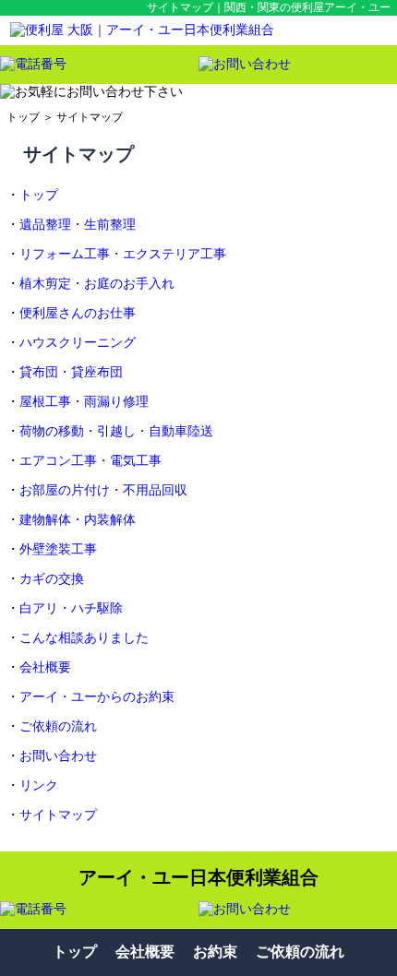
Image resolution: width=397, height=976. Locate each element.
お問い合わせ (58, 756)
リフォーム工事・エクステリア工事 (122, 254)
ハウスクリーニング (77, 343)
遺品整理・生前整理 (77, 225)
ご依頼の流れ (58, 726)
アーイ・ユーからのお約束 (96, 697)
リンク (38, 785)
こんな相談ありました (84, 638)
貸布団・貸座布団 (71, 372)
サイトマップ (89, 117)
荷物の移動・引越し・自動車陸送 (116, 431)
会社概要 (45, 667)
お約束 (215, 951)
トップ (23, 117)
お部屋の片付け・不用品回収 (103, 490)
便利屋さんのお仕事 (77, 313)
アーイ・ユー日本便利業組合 (198, 877)
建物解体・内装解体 (77, 520)
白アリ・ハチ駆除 (71, 608)
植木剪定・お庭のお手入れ (96, 284)
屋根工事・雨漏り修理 (84, 402)
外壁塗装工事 (58, 549)
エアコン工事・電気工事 (90, 461)
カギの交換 (51, 579)
